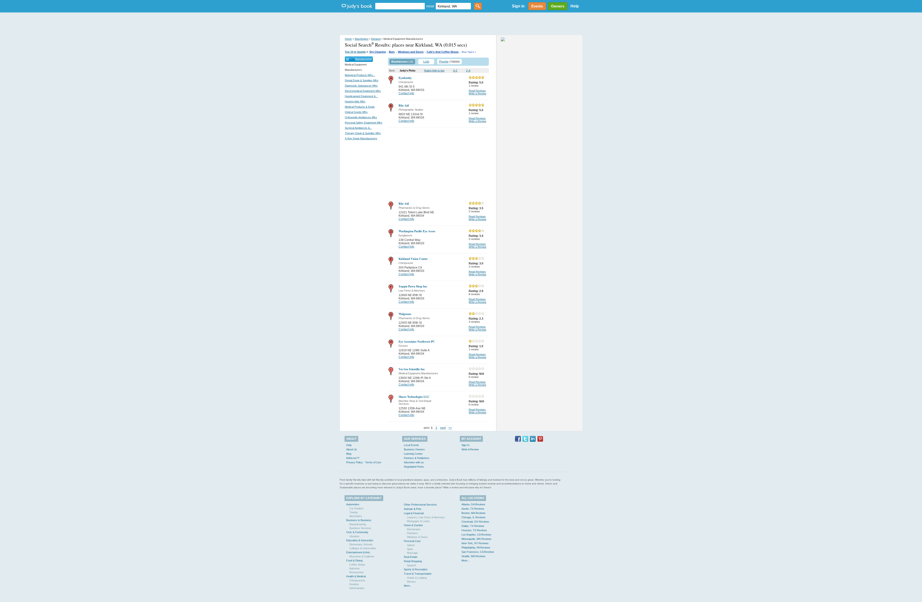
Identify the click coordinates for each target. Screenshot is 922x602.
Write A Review (470, 449)
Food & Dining (354, 560)
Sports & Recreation (415, 569)
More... (408, 585)
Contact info (406, 93)
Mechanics (355, 516)
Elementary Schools (361, 544)
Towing (353, 512)
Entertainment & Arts (358, 552)
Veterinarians (356, 588)
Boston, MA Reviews (473, 513)
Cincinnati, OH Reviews (475, 521)
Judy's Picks (407, 70)
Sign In (465, 445)
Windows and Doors (411, 51)
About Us (351, 449)
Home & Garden (413, 525)
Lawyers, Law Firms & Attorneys (426, 517)
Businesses (399, 61)
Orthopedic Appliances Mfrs (361, 117)
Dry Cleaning (378, 51)
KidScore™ (352, 458)
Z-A (468, 70)
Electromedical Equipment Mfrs (363, 90)
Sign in (518, 6)
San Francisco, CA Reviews (477, 551)
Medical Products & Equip (360, 106)
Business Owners (414, 449)
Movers (411, 581)
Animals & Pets (412, 508)
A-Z (455, 70)
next (443, 427)
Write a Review (477, 93)
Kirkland (376, 38)
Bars (392, 51)
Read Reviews (477, 90)
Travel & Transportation (417, 573)
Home (348, 38)
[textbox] (400, 6)
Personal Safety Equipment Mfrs (363, 122)
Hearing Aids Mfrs (355, 101)
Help (574, 6)
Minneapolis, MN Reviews (476, 538)
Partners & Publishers (416, 458)
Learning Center (413, 453)
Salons (411, 545)
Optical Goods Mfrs (356, 112)
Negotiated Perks (414, 466)
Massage (412, 552)
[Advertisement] (461, 24)
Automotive (352, 504)
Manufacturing (363, 59)
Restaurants (356, 572)
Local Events (411, 445)
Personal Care (412, 541)
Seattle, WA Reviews (473, 556)
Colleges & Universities (362, 548)
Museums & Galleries (361, 556)
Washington (361, 38)
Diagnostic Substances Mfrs (361, 85)
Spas (410, 549)
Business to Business (358, 520)
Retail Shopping (413, 561)
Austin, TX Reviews (472, 508)
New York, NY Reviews (475, 543)
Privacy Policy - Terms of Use (363, 462)
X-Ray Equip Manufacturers (361, 138)
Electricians (413, 529)
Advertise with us (414, 462)
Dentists (354, 584)
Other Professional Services (420, 504)
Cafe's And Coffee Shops (443, 51)
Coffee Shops (357, 564)
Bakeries (354, 568)
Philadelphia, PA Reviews (475, 547)
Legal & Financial (414, 513)
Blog (348, 453)
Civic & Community (357, 532)
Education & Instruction (359, 540)
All (347, 59)
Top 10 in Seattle (355, 51)
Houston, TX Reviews (474, 530)
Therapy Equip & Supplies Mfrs (363, 133)
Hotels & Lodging (417, 577)
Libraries (354, 536)
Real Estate (410, 556)
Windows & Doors (417, 537)
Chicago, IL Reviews (473, 517)
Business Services (360, 528)
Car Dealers (356, 508)
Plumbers (412, 533)
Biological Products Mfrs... (360, 75)
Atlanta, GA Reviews (473, 504)
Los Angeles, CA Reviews (476, 534)
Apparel (411, 565)
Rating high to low (434, 70)
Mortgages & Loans (418, 521)
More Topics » (469, 52)
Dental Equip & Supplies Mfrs (361, 80)
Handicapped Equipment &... (361, 96)
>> (450, 427)
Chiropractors (357, 580)
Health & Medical (356, 576)
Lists (426, 61)
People (444, 61)
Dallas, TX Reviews (472, 526)
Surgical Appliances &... (358, 127)
